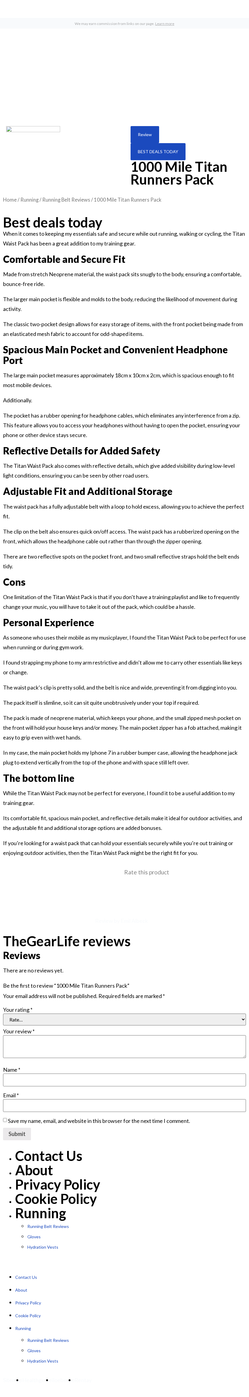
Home (10, 200)
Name (11, 1069)
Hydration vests (42, 1247)
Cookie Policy (56, 1199)
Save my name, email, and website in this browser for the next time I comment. (99, 1121)
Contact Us (48, 1156)
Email (11, 1095)
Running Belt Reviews (66, 200)
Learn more (164, 23)
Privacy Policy (57, 1184)
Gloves (34, 1236)
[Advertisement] (124, 74)
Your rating (17, 1009)
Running (29, 200)
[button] (145, 134)
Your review (19, 1031)
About (34, 1170)
